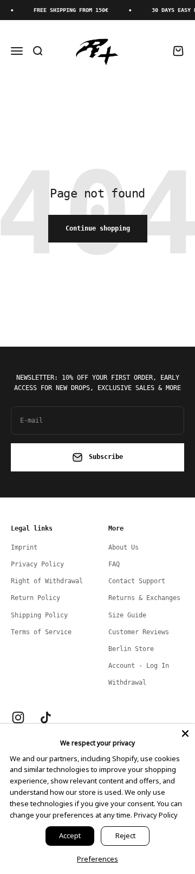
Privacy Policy (37, 564)
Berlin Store (131, 649)
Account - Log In (138, 665)
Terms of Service (41, 632)
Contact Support (136, 581)
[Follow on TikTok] (45, 717)
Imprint (24, 547)
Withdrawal (127, 682)
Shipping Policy (39, 615)
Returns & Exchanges (144, 598)
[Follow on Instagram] (18, 717)
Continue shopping (98, 228)
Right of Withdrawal (47, 581)
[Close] (185, 733)
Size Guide (127, 615)
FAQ (114, 564)
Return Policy (35, 598)
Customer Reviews (138, 632)
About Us (123, 547)
